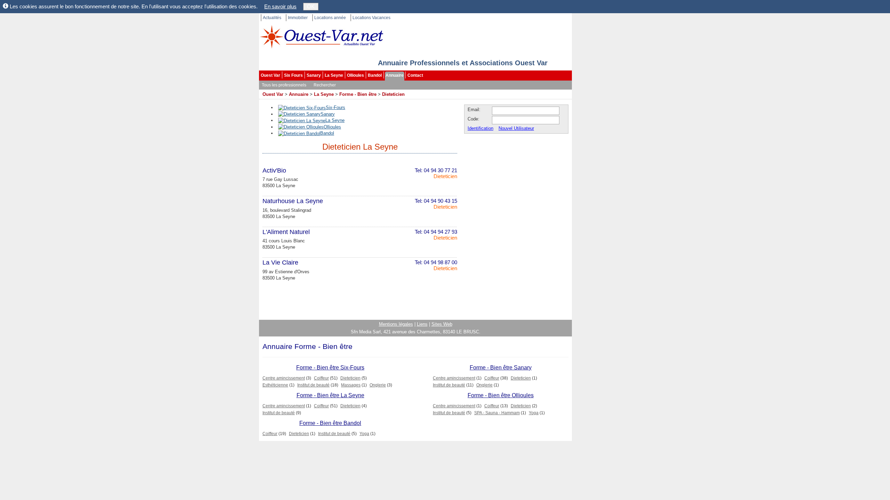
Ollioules (355, 75)
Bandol (375, 75)
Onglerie (378, 385)
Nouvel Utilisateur (516, 128)
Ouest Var (270, 75)
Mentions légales (396, 324)
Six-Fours (335, 107)
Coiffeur (321, 378)
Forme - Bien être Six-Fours (330, 367)
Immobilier (298, 17)
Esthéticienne (275, 385)
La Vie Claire (280, 262)
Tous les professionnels (284, 85)
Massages (351, 385)
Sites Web (441, 324)
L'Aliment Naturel (286, 231)
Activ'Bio (274, 170)
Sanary (314, 75)
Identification (480, 128)
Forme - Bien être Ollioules (501, 395)
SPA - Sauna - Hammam (497, 412)
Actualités (272, 17)
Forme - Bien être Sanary (501, 367)
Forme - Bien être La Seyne (330, 395)
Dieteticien (393, 94)
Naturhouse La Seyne (292, 201)
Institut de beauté (313, 385)
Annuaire (395, 75)
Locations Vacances (371, 17)
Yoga (534, 412)
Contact (415, 75)
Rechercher (325, 85)
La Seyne (334, 75)
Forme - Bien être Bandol (330, 423)
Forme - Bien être (358, 94)
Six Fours (293, 75)
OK (311, 6)
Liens (422, 324)
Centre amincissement (283, 378)
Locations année (330, 17)
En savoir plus (280, 6)
